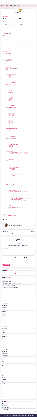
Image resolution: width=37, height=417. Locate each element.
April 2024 (4, 311)
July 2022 (3, 330)
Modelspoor (4, 373)
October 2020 (4, 353)
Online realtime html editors (6, 281)
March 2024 (4, 313)
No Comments (16, 21)
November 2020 (5, 351)
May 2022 (3, 334)
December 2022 (5, 326)
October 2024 (4, 307)
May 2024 (3, 309)
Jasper (10, 223)
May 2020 (3, 359)
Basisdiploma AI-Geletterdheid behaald (8, 285)
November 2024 (5, 305)
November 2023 (4, 315)
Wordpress (3, 396)
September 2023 (5, 317)
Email (15, 257)
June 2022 (3, 332)
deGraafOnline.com (8, 2)
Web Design (4, 394)
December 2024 (5, 303)
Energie (3, 368)
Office (3, 375)
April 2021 (3, 342)
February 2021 (4, 345)
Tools (3, 385)
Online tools (4, 377)
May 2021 (3, 340)
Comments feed (6, 407)
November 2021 (4, 336)
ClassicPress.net (6, 409)
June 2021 (3, 338)
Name (4, 257)
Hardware (3, 371)
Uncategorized (4, 387)
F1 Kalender (4, 279)
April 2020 (4, 361)
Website (25, 257)
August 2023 (4, 319)
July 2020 (3, 357)
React (3, 381)
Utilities (3, 389)
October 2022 (4, 328)
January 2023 (4, 324)
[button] (11, 227)
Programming (4, 379)
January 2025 (4, 301)
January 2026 (4, 296)
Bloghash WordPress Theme (28, 415)
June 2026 (3, 294)
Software (3, 383)
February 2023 (4, 322)
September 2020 (5, 355)
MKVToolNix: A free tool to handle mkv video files (10, 287)
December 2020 (5, 349)
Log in (4, 403)
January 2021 (4, 347)
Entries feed (5, 405)
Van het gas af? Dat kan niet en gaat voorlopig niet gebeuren (12, 283)
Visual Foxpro (5, 16)
